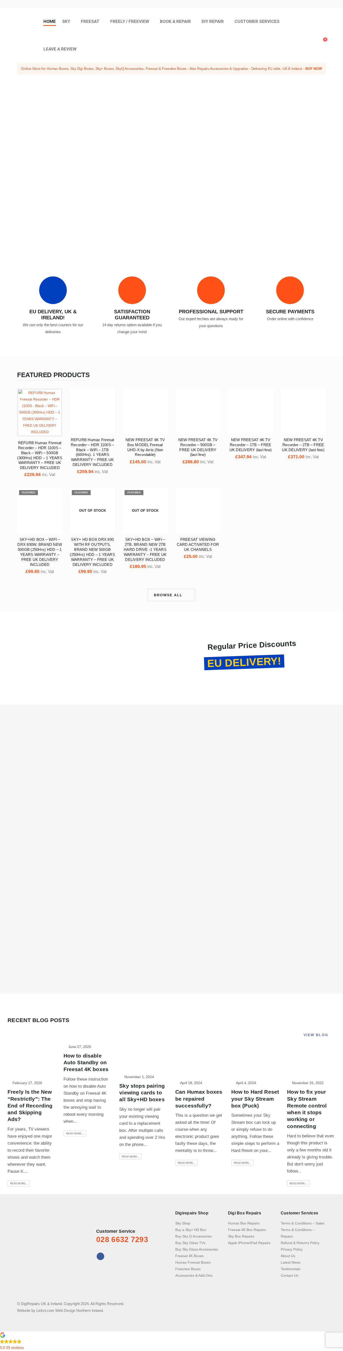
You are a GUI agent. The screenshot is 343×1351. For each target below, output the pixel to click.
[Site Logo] (27, 35)
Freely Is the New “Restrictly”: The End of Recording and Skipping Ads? (30, 1105)
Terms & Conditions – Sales (302, 1223)
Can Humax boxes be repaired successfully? (198, 1098)
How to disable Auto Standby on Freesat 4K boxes (86, 1062)
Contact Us (289, 1275)
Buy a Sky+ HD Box (190, 1230)
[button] (323, 35)
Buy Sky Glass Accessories (196, 1249)
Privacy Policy (292, 1249)
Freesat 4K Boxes (189, 1256)
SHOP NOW (144, 673)
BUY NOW (313, 69)
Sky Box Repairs (241, 1236)
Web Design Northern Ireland (79, 1310)
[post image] (32, 1062)
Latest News (290, 1262)
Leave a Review (60, 48)
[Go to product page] (39, 412)
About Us (288, 1256)
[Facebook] (322, 3)
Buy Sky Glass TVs (190, 1243)
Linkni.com (45, 1310)
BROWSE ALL (169, 595)
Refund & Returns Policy (300, 1243)
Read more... (19, 1183)
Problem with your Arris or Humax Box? (269, 195)
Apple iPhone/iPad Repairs (249, 1243)
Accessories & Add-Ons (193, 1275)
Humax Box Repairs (244, 1223)
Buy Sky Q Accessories (193, 1236)
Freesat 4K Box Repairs (247, 1230)
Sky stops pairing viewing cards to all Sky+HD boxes (142, 1092)
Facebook (100, 1256)
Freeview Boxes (188, 1269)
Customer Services (257, 21)
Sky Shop (182, 1223)
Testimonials (290, 1269)
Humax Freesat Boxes (193, 1262)
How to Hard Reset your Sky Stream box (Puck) (255, 1098)
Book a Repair (175, 21)
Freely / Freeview (129, 21)
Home (49, 21)
